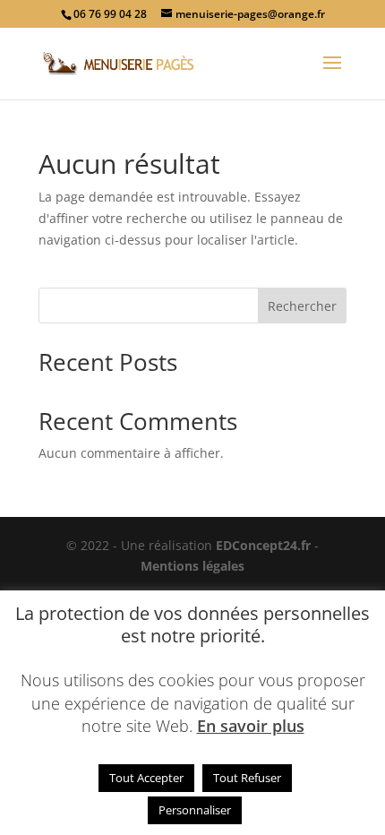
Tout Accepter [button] (146, 778)
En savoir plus (250, 725)
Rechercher (302, 305)
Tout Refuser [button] (247, 778)
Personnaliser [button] (194, 810)
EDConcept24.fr (265, 545)
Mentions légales (192, 565)
